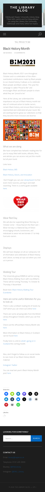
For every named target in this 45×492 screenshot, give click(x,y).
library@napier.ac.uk (16, 457)
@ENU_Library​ (18, 471)
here (34, 308)
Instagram (7, 365)
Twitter (14, 365)
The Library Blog (22, 9)
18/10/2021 (7, 53)
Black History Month (16, 48)
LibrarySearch (29, 179)
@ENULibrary (15, 466)
